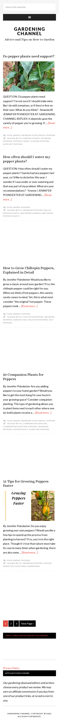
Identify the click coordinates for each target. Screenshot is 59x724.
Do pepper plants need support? (28, 56)
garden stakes (31, 138)
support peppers (13, 144)
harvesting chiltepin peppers (30, 320)
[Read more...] (29, 306)
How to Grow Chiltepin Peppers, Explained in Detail (28, 270)
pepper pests (20, 429)
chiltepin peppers (33, 317)
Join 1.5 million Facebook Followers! (26, 635)
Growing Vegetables (33, 135)
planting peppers (39, 429)
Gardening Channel (29, 31)
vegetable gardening (27, 566)
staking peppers (39, 141)
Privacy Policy (11, 668)
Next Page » (27, 623)
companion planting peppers (20, 426)
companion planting (35, 423)
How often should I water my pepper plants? (26, 159)
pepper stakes (21, 141)
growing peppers (33, 210)
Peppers (50, 135)
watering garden (31, 213)
